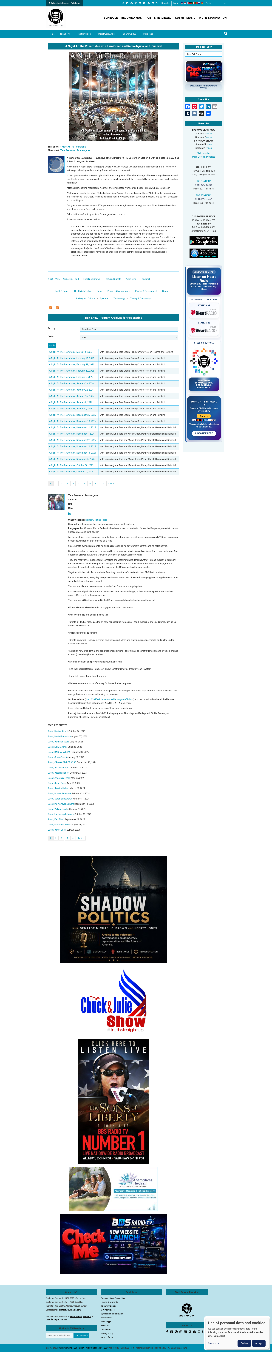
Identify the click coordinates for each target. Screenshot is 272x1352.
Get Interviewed (159, 17)
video (209, 144)
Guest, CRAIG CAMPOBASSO (62, 762)
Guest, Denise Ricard (58, 731)
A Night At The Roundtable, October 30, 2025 (71, 465)
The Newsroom (84, 34)
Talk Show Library (108, 1306)
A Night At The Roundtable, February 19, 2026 (71, 364)
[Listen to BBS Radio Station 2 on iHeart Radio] (204, 329)
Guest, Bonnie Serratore (59, 793)
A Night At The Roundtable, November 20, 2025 (72, 446)
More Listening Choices (203, 157)
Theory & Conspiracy (140, 298)
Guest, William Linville (58, 809)
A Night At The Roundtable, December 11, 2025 (72, 427)
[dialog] (237, 1333)
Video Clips (130, 279)
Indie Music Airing (106, 34)
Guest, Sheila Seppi (57, 757)
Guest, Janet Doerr (57, 783)
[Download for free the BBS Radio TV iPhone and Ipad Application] (204, 253)
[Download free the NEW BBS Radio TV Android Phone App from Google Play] (204, 240)
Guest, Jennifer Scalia (58, 741)
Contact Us (106, 1329)
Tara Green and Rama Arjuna (75, 150)
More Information (213, 17)
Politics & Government (146, 291)
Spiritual (104, 298)
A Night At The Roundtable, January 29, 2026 (71, 383)
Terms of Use (107, 1337)
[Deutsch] (190, 3)
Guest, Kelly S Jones (58, 747)
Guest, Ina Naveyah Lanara (61, 804)
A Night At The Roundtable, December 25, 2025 (72, 415)
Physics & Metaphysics (119, 291)
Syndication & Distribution (112, 1314)
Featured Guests (113, 279)
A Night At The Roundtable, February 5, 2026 (71, 377)
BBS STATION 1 (203, 181)
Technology (119, 298)
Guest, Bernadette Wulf (59, 824)
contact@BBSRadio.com (70, 1310)
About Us (105, 1326)
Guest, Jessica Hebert (58, 767)
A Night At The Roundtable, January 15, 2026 (71, 396)
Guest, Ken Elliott (56, 819)
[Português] (196, 3)
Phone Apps (106, 1322)
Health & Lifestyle (83, 291)
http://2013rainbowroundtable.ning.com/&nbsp (109, 699)
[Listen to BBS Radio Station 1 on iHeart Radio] (204, 312)
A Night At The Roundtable (73, 146)
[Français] (188, 3)
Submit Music (185, 17)
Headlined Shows (91, 279)
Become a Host (132, 17)
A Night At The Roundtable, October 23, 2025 (71, 471)
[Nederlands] (185, 3)
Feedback (145, 279)
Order (51, 336)
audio (209, 133)
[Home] (56, 18)
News (99, 291)
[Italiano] (193, 3)
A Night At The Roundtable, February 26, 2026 (71, 358)
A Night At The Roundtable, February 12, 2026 (71, 370)
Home (51, 34)
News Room (106, 1318)
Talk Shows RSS (129, 34)
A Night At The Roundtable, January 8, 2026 (70, 402)
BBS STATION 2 (203, 195)
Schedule (111, 17)
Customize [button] (213, 1343)
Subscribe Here (204, 433)
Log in (175, 3)
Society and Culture (85, 298)
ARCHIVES (54, 278)
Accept (258, 1343)
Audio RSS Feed (71, 279)
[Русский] (199, 3)
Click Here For (203, 153)
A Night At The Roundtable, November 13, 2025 (72, 453)
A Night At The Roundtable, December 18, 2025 (72, 421)
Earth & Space (62, 291)
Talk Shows (65, 34)
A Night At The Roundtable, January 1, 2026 (70, 408)
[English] (182, 3)
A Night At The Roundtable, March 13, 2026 (70, 352)
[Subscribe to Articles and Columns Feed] (50, 307)
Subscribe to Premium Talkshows (65, 3)
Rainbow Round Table (96, 520)
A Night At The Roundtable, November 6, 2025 (72, 459)
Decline (244, 1343)
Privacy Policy (107, 1333)
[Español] (202, 3)
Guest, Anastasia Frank (59, 778)
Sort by (51, 328)
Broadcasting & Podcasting (113, 1298)
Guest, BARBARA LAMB (59, 752)
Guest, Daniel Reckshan (59, 736)
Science (166, 291)
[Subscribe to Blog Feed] (57, 307)
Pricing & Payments (109, 1302)
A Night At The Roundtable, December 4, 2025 (72, 433)
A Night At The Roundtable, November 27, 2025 (72, 440)
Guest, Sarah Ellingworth (60, 798)
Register (166, 3)
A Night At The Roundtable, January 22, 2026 (71, 390)
